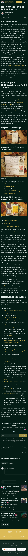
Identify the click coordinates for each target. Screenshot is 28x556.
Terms (22, 544)
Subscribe (19, 2)
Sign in (25, 2)
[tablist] (7, 463)
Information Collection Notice (16, 440)
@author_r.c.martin (10, 220)
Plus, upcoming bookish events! (9, 517)
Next (23, 452)
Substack (6, 553)
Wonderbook (8, 389)
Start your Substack (10, 549)
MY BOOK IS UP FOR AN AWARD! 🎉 (9, 505)
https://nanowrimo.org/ (17, 66)
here (15, 232)
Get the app (21, 549)
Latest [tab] (6, 482)
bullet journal (21, 100)
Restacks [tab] (11, 463)
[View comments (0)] (7, 17)
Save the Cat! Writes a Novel (13, 382)
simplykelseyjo (6, 286)
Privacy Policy (14, 441)
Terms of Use (21, 438)
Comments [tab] (4, 463)
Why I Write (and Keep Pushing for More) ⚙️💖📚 (9, 514)
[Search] (25, 481)
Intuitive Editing (9, 394)
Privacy (18, 544)
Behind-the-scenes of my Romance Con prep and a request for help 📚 (10, 490)
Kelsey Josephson (9, 12)
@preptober (7, 223)
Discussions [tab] (12, 482)
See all (4, 524)
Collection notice (14, 545)
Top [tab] (3, 482)
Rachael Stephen (14, 111)
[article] (14, 490)
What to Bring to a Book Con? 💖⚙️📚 (10, 487)
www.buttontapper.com (11, 226)
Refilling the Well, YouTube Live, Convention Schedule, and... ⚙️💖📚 (9, 500)
